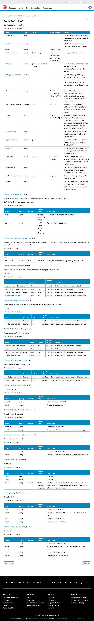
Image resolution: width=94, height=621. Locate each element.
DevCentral (52, 600)
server (7, 405)
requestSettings (10, 131)
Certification (30, 600)
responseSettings (11, 140)
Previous (10, 563)
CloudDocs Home (12, 16)
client (7, 402)
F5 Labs (51, 608)
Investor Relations (9, 603)
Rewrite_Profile (9, 194)
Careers (5, 605)
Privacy (28, 618)
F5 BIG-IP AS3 (22, 16)
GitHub (72, 2)
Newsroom (6, 600)
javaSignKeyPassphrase (13, 75)
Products (13, 8)
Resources (47, 8)
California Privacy (38, 618)
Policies (21, 618)
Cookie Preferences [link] (77, 618)
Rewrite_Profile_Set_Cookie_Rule (15, 385)
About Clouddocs (9, 608)
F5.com (65, 2)
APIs (21, 8)
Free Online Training (33, 605)
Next (85, 563)
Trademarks (14, 618)
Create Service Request (79, 600)
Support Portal (54, 603)
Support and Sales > (33, 582)
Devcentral (79, 2)
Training (28, 598)
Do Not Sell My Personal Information (57, 618)
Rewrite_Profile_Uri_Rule (12, 459)
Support (88, 2)
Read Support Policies (79, 598)
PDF (87, 19)
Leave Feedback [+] (78, 603)
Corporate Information (11, 598)
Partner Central (54, 605)
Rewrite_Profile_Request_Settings (15, 329)
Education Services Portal (35, 603)
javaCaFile (8, 64)
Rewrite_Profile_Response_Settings (15, 360)
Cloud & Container (33, 8)
